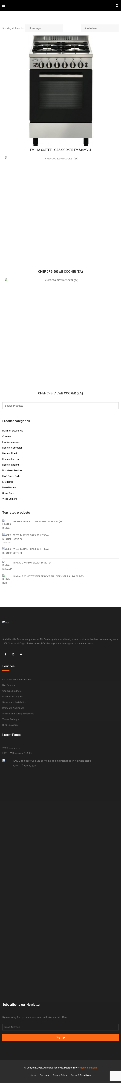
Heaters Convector (12, 447)
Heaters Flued (9, 453)
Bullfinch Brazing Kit (12, 430)
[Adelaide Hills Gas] (15, 5)
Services (44, 1075)
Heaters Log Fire (11, 459)
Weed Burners (9, 498)
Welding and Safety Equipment (18, 713)
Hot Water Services (12, 470)
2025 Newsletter (11, 748)
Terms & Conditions (81, 1075)
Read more (60, 90)
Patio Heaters (9, 487)
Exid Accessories (11, 442)
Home (33, 1075)
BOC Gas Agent (10, 725)
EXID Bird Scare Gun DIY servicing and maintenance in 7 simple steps (52, 760)
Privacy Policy (60, 1075)
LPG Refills (7, 481)
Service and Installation (14, 702)
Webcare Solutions (87, 1067)
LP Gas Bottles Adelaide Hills (17, 679)
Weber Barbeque (10, 719)
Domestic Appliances (13, 708)
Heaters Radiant (10, 464)
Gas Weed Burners (12, 691)
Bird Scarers (8, 685)
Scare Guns (8, 493)
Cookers (6, 436)
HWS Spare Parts (11, 476)
